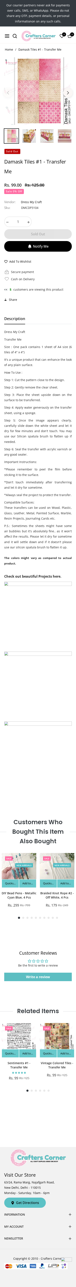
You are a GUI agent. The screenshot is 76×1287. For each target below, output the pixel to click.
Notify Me (41, 246)
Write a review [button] (38, 977)
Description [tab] (14, 318)
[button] (19, 1072)
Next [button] (68, 92)
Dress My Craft (31, 202)
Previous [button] (8, 92)
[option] (38, 91)
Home (9, 49)
